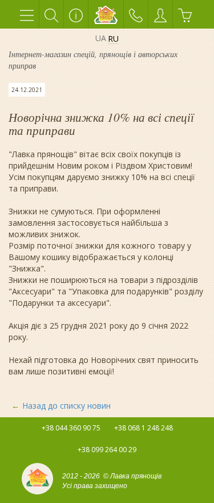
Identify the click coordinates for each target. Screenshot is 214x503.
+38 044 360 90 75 (71, 428)
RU (113, 39)
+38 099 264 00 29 (107, 449)
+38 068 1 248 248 (143, 428)
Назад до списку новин (66, 405)
